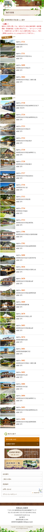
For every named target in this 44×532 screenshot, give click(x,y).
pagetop (37, 491)
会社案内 (5, 474)
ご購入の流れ (7, 479)
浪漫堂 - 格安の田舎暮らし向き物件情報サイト (8, 4)
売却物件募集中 (22, 453)
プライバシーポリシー (10, 494)
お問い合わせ (7, 489)
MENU (38, 3)
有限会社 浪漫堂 (22, 508)
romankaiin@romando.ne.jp (22, 515)
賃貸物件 (5, 484)
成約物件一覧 (22, 464)
